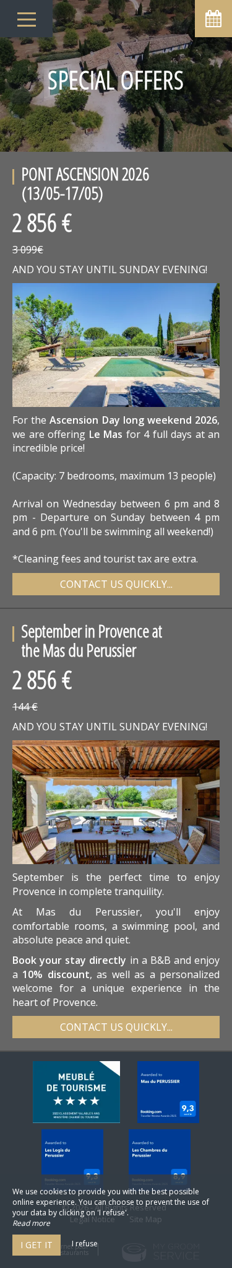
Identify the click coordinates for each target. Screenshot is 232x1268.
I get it (36, 1245)
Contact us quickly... (116, 584)
